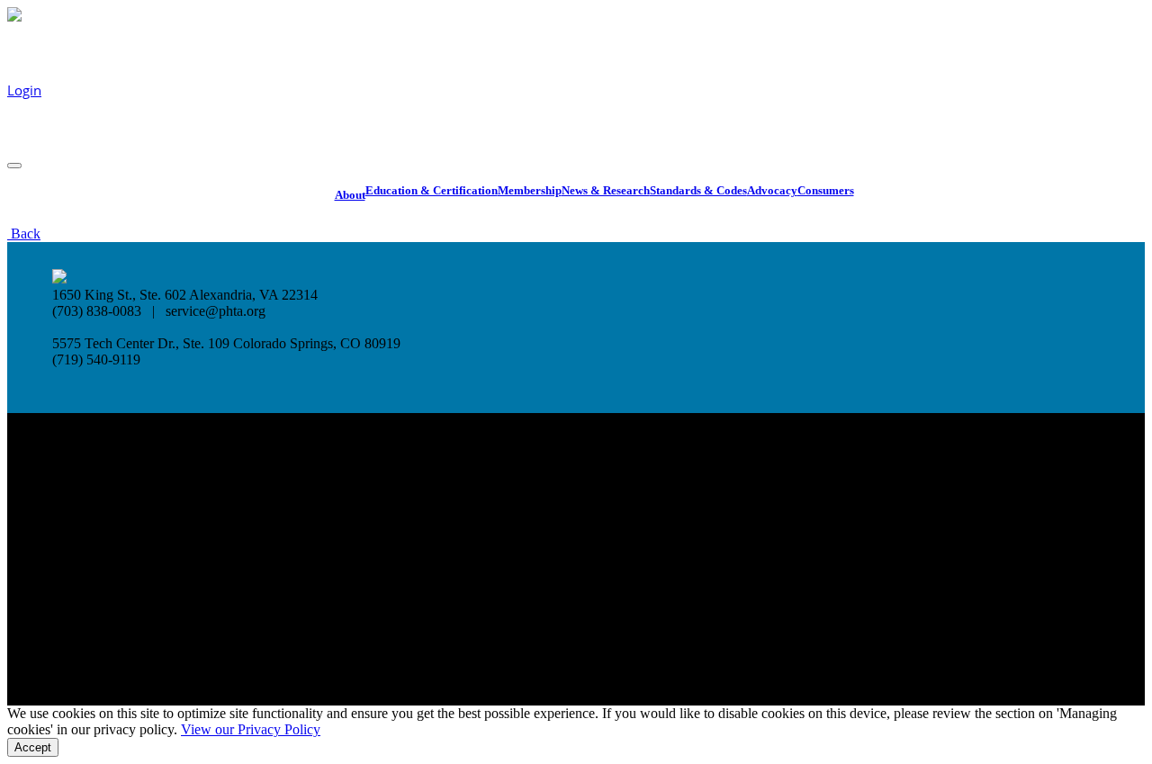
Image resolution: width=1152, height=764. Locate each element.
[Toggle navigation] (14, 165)
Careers (573, 49)
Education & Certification (431, 190)
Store (665, 49)
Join (693, 49)
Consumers (825, 190)
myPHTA (623, 49)
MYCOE (30, 126)
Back (23, 233)
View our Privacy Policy (250, 729)
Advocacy (772, 190)
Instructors (516, 53)
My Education (49, 108)
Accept (32, 747)
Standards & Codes (698, 190)
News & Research (606, 190)
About (350, 195)
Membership (530, 190)
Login (24, 90)
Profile (27, 144)
